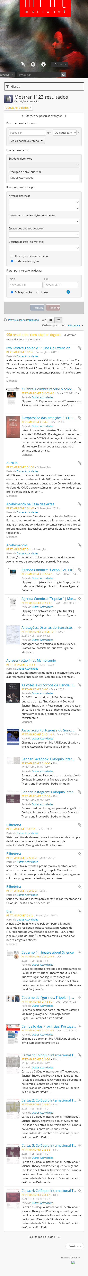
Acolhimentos (17, 545)
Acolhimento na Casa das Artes (30, 504)
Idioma (33, 64)
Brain (10, 911)
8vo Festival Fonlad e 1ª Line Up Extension (38, 348)
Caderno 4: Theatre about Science (47, 952)
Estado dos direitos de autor (26, 228)
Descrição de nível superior (25, 172)
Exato (44, 292)
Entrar (58, 64)
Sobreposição (23, 292)
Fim (46, 279)
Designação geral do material (26, 242)
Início (12, 279)
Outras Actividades (27, 356)
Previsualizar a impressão (23, 320)
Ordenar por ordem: (54, 325)
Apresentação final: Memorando (31, 660)
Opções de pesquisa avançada (44, 116)
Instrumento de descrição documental (32, 215)
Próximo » (75, 1246)
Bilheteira (13, 825)
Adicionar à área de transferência (80, 348)
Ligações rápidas (43, 64)
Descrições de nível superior (32, 256)
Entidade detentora (20, 158)
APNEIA (12, 463)
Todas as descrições (27, 261)
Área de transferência (23, 64)
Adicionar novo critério (25, 141)
